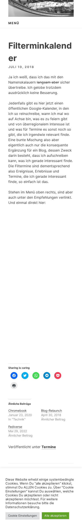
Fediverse (15, 427)
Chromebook (17, 410)
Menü (13, 23)
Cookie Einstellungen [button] (22, 515)
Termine (49, 447)
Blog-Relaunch (51, 410)
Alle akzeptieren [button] (55, 515)
